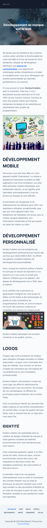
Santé (20, 512)
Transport (30, 512)
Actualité (12, 509)
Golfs (28, 509)
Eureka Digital (23, 524)
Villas (40, 512)
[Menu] (43, 4)
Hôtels (36, 509)
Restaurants (9, 512)
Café (21, 509)
